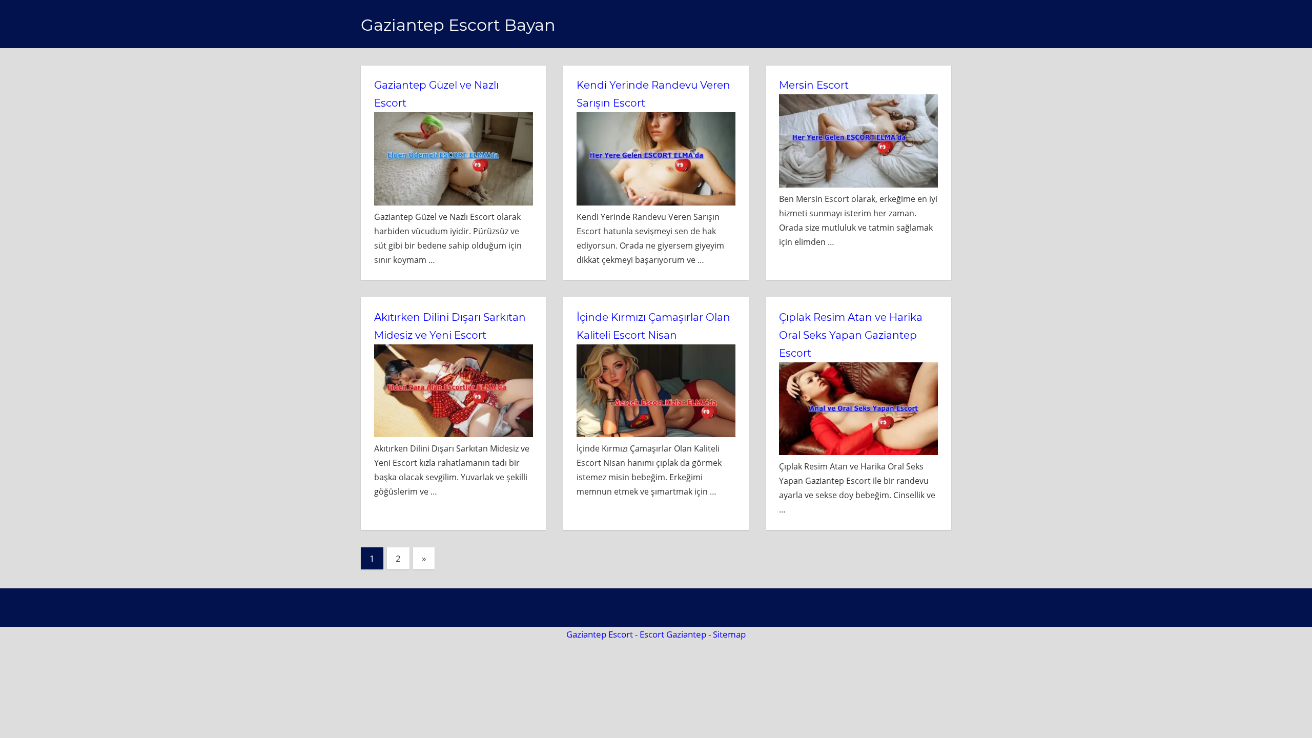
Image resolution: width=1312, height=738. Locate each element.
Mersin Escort (814, 85)
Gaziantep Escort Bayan (458, 25)
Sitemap (729, 634)
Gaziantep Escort (599, 634)
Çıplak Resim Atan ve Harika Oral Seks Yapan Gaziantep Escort (850, 335)
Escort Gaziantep (673, 634)
